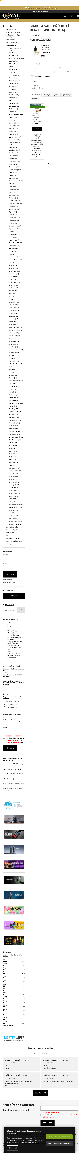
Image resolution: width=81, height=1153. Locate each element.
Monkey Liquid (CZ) (15, 341)
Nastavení (13, 1148)
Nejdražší (55, 95)
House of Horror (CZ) (15, 260)
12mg (5, 1005)
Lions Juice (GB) (14, 305)
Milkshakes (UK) (14, 333)
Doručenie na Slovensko (15, 637)
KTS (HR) (11, 299)
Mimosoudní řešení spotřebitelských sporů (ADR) (14, 647)
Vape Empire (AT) (14, 476)
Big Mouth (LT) (13, 109)
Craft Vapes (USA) (14, 161)
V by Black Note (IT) (15, 468)
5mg (4, 980)
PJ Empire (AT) (13, 386)
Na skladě (38, 64)
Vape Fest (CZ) (13, 479)
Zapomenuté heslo (9, 582)
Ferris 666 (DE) (13, 232)
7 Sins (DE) (12, 64)
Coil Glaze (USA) (14, 153)
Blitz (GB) (12, 120)
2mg (4, 968)
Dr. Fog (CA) (12, 192)
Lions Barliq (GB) (14, 308)
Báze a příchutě (11, 45)
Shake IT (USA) (13, 426)
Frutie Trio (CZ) (13, 248)
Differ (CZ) (12, 184)
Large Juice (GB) (14, 302)
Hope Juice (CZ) (14, 257)
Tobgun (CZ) (13, 451)
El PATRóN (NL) (13, 215)
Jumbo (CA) (12, 279)
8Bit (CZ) (11, 67)
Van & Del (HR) (13, 474)
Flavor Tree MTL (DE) (15, 243)
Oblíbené (10, 623)
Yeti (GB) (11, 513)
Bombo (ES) (12, 123)
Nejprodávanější (66, 95)
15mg (5, 1009)
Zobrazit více (40, 1093)
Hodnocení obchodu (13, 655)
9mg (4, 993)
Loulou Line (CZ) (14, 313)
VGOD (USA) (12, 499)
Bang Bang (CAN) (14, 92)
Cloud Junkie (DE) (14, 150)
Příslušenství (10, 533)
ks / (14, 596)
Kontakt (9, 625)
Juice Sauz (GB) (14, 274)
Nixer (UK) (12, 367)
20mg (5, 1022)
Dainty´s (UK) (13, 175)
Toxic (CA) (12, 454)
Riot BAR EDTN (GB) (15, 412)
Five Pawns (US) (14, 240)
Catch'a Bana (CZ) (14, 140)
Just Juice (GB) (13, 288)
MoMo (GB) (12, 339)
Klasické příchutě (14, 55)
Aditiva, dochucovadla (15, 521)
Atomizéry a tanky (12, 527)
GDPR (9, 651)
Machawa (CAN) (14, 319)
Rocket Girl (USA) (14, 423)
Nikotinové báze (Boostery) (14, 52)
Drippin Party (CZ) (14, 209)
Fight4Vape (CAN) (14, 234)
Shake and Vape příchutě (16, 58)
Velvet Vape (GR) (14, 496)
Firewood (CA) (13, 237)
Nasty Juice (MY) (14, 361)
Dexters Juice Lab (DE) (16, 181)
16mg (5, 1013)
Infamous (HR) (13, 268)
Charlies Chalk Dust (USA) (15, 144)
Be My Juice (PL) (14, 106)
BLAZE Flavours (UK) (16, 115)
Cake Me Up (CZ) (14, 134)
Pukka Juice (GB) (14, 398)
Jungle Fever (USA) (15, 282)
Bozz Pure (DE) (13, 129)
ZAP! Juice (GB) (14, 516)
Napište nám (11, 627)
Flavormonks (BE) (14, 246)
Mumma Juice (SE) (14, 353)
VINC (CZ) (12, 502)
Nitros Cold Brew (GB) (16, 364)
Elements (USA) (14, 220)
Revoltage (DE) (13, 409)
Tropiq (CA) (12, 457)
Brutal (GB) (12, 131)
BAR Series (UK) (14, 95)
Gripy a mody (10, 40)
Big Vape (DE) (13, 112)
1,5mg (5, 964)
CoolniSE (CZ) (13, 158)
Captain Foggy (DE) (15, 137)
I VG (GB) (11, 263)
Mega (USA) (12, 325)
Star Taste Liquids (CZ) (16, 437)
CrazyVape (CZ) (14, 167)
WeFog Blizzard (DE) (15, 507)
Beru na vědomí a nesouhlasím (59, 1143)
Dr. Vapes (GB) (13, 198)
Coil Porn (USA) (13, 156)
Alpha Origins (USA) (15, 81)
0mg (4, 960)
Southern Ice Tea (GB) (16, 431)
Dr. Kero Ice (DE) (14, 195)
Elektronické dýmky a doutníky (13, 36)
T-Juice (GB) (13, 445)
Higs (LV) (11, 254)
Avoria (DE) (12, 89)
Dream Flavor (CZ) (14, 201)
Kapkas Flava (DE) (14, 291)
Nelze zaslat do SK (64, 72)
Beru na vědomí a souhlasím (59, 1137)
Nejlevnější (47, 95)
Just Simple (13, 117)
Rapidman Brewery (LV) (16, 403)
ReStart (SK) (13, 406)
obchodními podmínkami (15, 738)
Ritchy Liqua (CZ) (14, 417)
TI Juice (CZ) (13, 448)
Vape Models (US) (14, 482)
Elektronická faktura (13, 653)
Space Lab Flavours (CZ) (16, 434)
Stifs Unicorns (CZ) (15, 440)
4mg (4, 976)
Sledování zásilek (12, 633)
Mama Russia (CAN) (15, 322)
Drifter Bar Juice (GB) (15, 204)
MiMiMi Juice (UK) (14, 336)
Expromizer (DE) (14, 229)
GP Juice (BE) (13, 251)
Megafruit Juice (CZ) (15, 327)
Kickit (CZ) (12, 294)
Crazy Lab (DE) (13, 164)
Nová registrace (8, 580)
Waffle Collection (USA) (16, 505)
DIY (7, 536)
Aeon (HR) (12, 72)
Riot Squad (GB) (14, 414)
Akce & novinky (11, 29)
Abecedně (34, 98)
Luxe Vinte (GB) (13, 316)
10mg (5, 997)
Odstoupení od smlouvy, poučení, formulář (15, 642)
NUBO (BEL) (12, 370)
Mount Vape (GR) (14, 344)
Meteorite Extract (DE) (16, 330)
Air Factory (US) (14, 75)
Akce (36, 68)
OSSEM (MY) (13, 384)
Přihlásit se (10, 574)
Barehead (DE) (13, 98)
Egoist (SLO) (13, 212)
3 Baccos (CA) (13, 61)
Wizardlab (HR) (13, 510)
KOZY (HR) (12, 296)
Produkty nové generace (14, 541)
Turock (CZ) (12, 460)
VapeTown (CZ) (14, 491)
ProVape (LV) (13, 395)
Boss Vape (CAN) (14, 126)
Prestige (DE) (13, 389)
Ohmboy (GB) (13, 375)
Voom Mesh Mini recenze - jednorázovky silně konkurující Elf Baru (13, 682)
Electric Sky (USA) (14, 218)
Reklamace (10, 639)
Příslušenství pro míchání (16, 524)
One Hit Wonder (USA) (16, 381)
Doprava (10, 629)
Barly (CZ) (12, 100)
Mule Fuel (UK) (13, 347)
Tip (36, 72)
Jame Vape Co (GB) (15, 271)
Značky (8, 544)
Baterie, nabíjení (11, 530)
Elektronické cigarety (13, 32)
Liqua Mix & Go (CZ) (15, 310)
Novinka (60, 68)
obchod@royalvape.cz (13, 701)
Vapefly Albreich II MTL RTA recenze (12, 676)
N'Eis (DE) (12, 358)
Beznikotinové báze (15, 48)
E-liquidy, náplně (11, 42)
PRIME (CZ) (12, 392)
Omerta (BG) (13, 378)
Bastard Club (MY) (14, 103)
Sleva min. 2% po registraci (43, 76)
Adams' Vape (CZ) (14, 69)
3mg (4, 972)
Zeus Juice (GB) (14, 519)
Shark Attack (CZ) (14, 429)
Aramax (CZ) (13, 86)
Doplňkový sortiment (13, 538)
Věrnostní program (13, 631)
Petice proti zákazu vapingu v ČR (13, 670)
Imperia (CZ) (13, 265)
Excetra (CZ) (13, 223)
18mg (5, 1017)
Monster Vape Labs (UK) (16, 350)
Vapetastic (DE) (14, 488)
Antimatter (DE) (14, 84)
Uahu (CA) (12, 465)
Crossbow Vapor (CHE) (16, 170)
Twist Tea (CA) (13, 462)
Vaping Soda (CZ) (14, 493)
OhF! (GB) (12, 372)
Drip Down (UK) (13, 206)
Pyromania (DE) (13, 400)
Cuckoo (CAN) (13, 173)
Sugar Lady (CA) (14, 443)
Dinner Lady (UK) (14, 187)
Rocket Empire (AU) (15, 420)
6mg (4, 984)
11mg (5, 1001)
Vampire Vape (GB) (15, 471)
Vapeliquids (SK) (14, 485)
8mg (4, 989)
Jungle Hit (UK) (13, 285)
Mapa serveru (11, 657)
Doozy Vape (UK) (14, 189)
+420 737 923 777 (11, 704)
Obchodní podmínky (13, 635)
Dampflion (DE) (13, 178)
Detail (37, 129)
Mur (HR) (11, 355)
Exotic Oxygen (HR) (15, 226)
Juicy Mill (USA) (13, 277)
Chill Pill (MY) (13, 147)
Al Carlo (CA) (13, 78)
